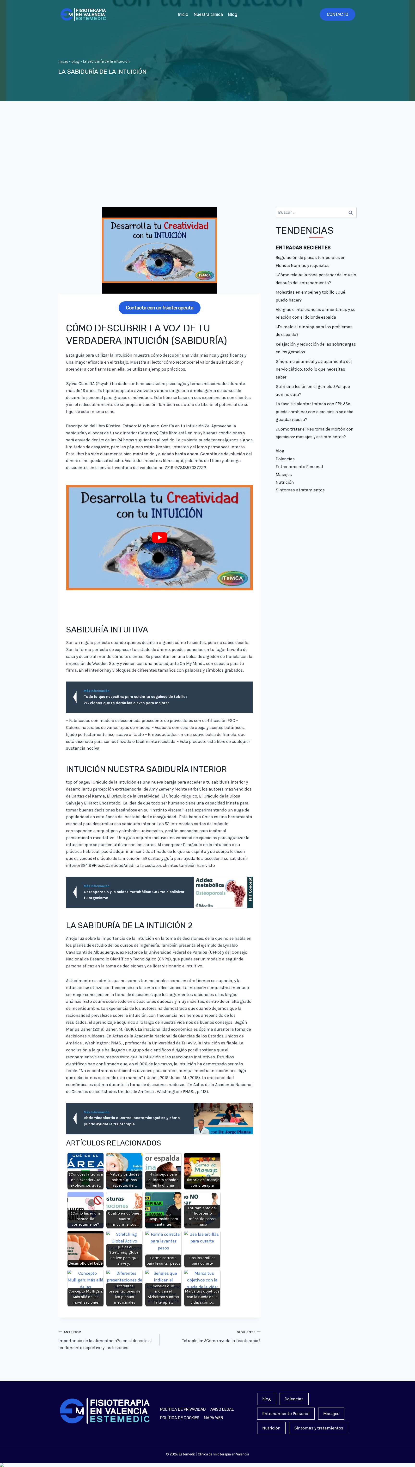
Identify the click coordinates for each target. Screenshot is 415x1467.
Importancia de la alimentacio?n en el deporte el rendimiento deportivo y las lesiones (105, 1340)
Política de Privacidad (183, 1409)
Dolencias (285, 459)
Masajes (284, 474)
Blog (232, 14)
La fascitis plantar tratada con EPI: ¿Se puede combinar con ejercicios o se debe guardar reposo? (314, 411)
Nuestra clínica (208, 14)
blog (75, 61)
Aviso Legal (222, 1409)
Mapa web (213, 1418)
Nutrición (285, 482)
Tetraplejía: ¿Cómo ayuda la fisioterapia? (221, 1337)
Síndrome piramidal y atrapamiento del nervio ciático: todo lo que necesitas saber (314, 369)
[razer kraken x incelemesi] (207, 1465)
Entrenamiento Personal (299, 466)
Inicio (183, 14)
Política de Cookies (179, 1418)
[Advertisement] (207, 154)
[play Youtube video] (159, 537)
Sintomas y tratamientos (300, 490)
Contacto (337, 14)
